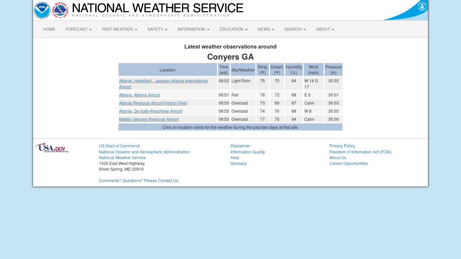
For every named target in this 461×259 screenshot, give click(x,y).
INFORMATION (192, 29)
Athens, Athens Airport (139, 94)
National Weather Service (122, 157)
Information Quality (248, 151)
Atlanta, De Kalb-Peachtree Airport (150, 111)
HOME (49, 29)
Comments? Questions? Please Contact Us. (139, 180)
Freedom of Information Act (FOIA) (360, 151)
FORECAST (76, 29)
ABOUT (323, 29)
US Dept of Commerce (119, 145)
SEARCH (293, 29)
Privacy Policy (342, 145)
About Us (337, 157)
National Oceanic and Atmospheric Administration (144, 151)
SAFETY (155, 29)
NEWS (264, 29)
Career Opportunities (348, 163)
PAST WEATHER (118, 29)
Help (235, 157)
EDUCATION (232, 29)
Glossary (239, 163)
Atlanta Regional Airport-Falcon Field (153, 103)
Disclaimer (240, 145)
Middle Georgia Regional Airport (149, 119)
